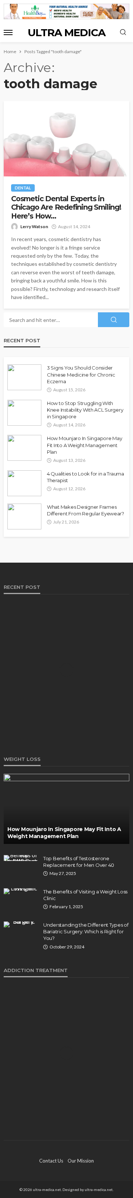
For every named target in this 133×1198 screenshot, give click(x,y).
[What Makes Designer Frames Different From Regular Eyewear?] (24, 516)
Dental (23, 187)
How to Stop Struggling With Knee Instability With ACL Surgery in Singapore (85, 409)
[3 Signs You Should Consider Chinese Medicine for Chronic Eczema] (24, 377)
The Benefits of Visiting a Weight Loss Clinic (85, 895)
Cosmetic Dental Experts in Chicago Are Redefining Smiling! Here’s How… (66, 207)
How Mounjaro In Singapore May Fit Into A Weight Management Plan (84, 444)
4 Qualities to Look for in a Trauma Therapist (85, 477)
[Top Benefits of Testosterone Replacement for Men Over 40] (21, 858)
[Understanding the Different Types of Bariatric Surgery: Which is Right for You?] (21, 924)
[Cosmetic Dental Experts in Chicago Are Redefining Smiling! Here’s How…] (66, 138)
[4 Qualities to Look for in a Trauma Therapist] (24, 483)
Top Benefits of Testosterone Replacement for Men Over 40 (78, 861)
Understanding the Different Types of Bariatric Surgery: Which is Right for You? (86, 931)
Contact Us (51, 1161)
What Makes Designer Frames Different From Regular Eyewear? (85, 510)
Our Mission (81, 1161)
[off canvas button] (8, 32)
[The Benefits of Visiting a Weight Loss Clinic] (21, 891)
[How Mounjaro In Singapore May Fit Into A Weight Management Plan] (24, 448)
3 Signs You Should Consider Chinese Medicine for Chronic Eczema (81, 374)
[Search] (123, 32)
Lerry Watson (34, 226)
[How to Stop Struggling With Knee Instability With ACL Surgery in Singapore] (24, 413)
